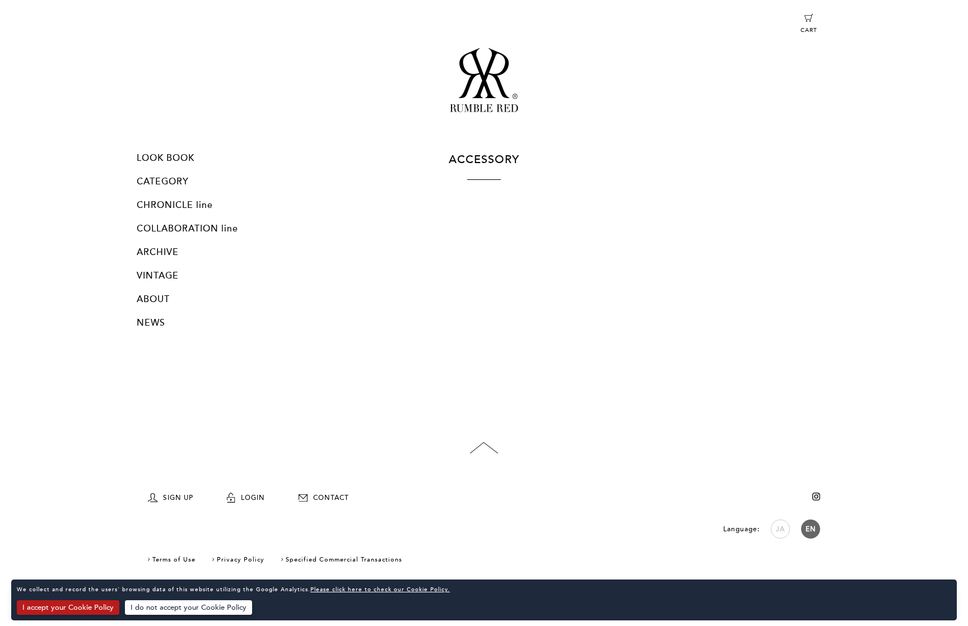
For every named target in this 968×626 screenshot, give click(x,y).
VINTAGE (158, 275)
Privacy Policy (240, 559)
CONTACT (331, 498)
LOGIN (253, 498)
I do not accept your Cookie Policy (188, 607)
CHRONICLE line (175, 205)
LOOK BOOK (165, 158)
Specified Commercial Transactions (344, 559)
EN (811, 529)
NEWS (151, 322)
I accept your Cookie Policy (68, 607)
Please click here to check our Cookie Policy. (380, 589)
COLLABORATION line (187, 228)
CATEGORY (163, 181)
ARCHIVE (158, 252)
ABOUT (153, 299)
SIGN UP (178, 498)
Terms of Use (174, 559)
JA (780, 529)
